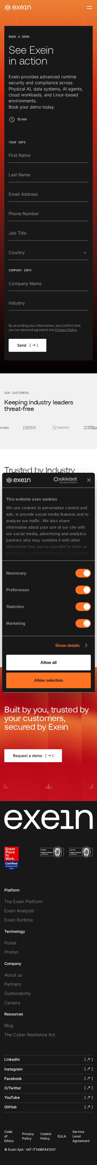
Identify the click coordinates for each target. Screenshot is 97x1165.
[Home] (17, 8)
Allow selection (48, 680)
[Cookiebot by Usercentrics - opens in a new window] (57, 480)
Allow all (48, 662)
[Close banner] (89, 480)
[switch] (83, 590)
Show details (67, 645)
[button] (48, 253)
